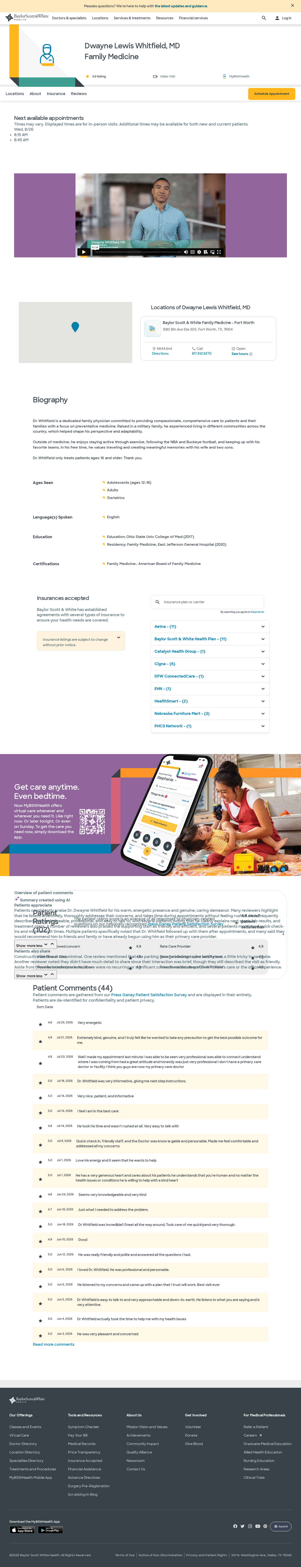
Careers (250, 1435)
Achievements (138, 1435)
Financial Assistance (84, 1469)
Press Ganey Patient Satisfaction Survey (149, 994)
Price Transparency (84, 1452)
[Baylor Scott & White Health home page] (27, 18)
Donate (191, 1435)
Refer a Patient (256, 1427)
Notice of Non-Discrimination (160, 1555)
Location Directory (24, 1452)
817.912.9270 (202, 353)
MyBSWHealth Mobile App (30, 1477)
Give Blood (194, 1444)
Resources (164, 18)
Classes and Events (25, 1427)
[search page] (264, 18)
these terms (257, 612)
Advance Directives (84, 1477)
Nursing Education (259, 1461)
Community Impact (143, 1444)
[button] (75, 327)
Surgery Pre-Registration (89, 1486)
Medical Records (81, 1444)
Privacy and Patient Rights (206, 1555)
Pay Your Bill (77, 1435)
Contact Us (136, 1469)
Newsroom (136, 1461)
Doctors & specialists (69, 18)
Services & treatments (132, 18)
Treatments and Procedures (32, 1469)
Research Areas (256, 1469)
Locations (100, 18)
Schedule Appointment (271, 94)
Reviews (79, 93)
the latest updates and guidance (181, 6)
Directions (160, 353)
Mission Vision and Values (147, 1427)
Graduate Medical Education (268, 1444)
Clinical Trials (254, 1477)
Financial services (193, 18)
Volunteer (193, 1427)
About (35, 93)
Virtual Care (19, 1435)
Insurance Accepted (85, 1461)
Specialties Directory (26, 1461)
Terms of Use (125, 1555)
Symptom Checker (83, 1427)
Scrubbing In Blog (83, 1494)
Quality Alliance (139, 1452)
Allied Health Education (263, 1452)
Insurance (56, 93)
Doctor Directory (23, 1444)
